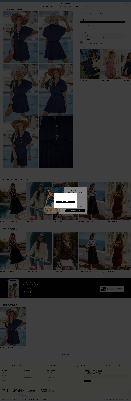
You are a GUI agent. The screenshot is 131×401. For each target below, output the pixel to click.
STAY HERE (65, 204)
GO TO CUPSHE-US (65, 201)
